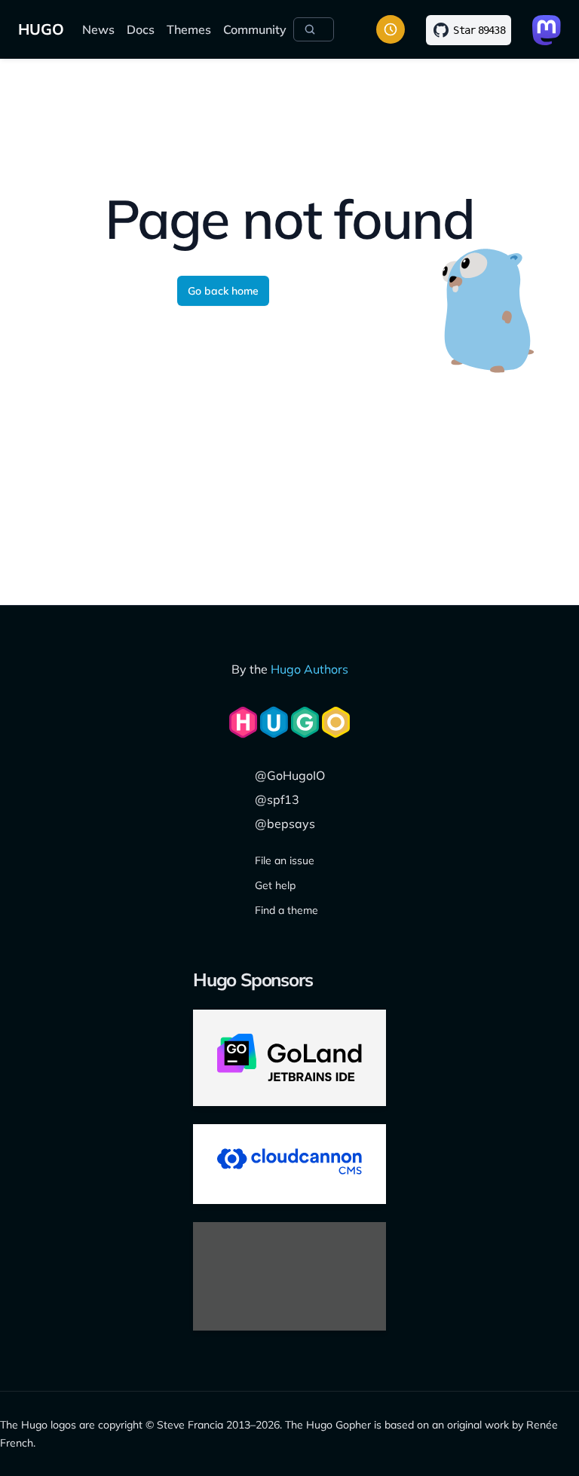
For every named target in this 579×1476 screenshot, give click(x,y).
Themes (189, 29)
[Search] (313, 29)
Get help (275, 885)
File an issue (284, 860)
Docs (141, 29)
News (98, 29)
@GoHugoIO (290, 775)
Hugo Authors (309, 669)
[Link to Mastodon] (546, 30)
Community (254, 29)
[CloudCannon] (289, 1164)
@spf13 (277, 799)
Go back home (223, 291)
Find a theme (286, 910)
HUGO (41, 29)
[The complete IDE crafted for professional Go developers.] (289, 1058)
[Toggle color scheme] (390, 29)
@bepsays (285, 823)
